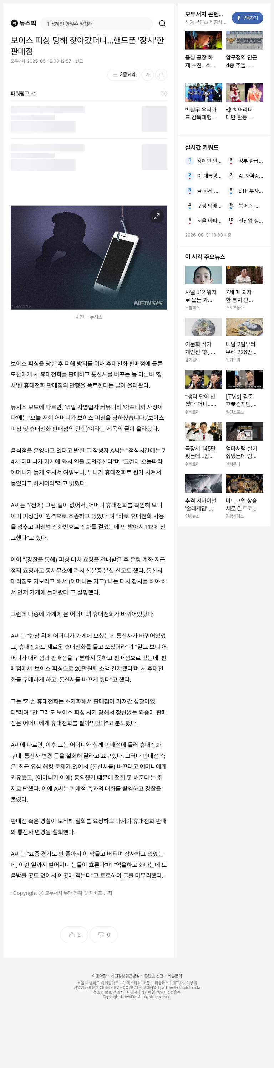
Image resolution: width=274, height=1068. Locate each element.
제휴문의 (175, 976)
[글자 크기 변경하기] (148, 75)
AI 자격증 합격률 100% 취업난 (251, 176)
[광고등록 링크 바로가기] (164, 94)
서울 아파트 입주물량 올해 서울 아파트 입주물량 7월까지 (209, 221)
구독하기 (248, 18)
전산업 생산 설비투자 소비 (251, 221)
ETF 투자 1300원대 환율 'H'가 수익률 (251, 191)
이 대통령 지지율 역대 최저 (209, 176)
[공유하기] (161, 75)
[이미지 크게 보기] (156, 216)
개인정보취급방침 (125, 976)
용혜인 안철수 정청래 (209, 161)
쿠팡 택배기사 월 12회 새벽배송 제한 (209, 206)
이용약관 (99, 976)
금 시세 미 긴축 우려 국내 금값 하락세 (209, 191)
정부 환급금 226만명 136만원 (251, 161)
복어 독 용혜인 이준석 (251, 206)
